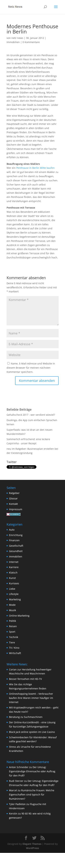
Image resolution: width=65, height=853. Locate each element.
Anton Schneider (18, 767)
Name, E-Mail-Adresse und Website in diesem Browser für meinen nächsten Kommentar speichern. (31, 367)
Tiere (12, 642)
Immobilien (13, 42)
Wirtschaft (15, 653)
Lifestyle (14, 594)
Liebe (12, 588)
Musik (12, 610)
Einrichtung (16, 535)
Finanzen (14, 540)
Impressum (15, 509)
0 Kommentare (31, 42)
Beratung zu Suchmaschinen (25, 717)
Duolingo (12, 420)
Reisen (13, 626)
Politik (12, 620)
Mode (12, 604)
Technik (13, 637)
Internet (13, 562)
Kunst (12, 578)
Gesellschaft (16, 545)
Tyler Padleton (17, 804)
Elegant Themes (32, 844)
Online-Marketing (19, 615)
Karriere (14, 567)
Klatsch (13, 572)
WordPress (32, 848)
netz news (17, 38)
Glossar (13, 498)
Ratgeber (14, 493)
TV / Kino (14, 647)
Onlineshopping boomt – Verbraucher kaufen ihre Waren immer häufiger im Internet (31, 698)
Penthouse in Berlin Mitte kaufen (35, 167)
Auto (11, 529)
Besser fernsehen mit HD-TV (25, 679)
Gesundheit (16, 551)
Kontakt (13, 503)
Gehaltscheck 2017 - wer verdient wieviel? (31, 414)
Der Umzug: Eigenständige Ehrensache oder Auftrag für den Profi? (32, 771)
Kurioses (14, 583)
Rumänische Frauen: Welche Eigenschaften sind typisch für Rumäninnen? (31, 794)
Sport (12, 631)
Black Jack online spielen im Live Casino (32, 732)
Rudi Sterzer (16, 781)
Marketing (15, 599)
